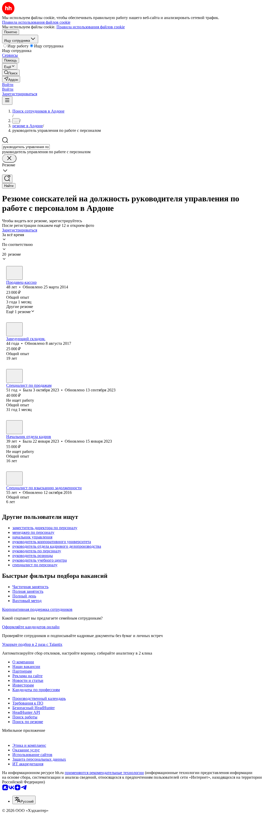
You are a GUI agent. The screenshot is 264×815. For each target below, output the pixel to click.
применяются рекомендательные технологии (104, 772)
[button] (7, 84)
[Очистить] (9, 158)
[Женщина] (14, 273)
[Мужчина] (14, 329)
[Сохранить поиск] (7, 179)
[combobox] (26, 147)
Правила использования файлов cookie (90, 27)
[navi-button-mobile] (7, 100)
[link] (11, 73)
